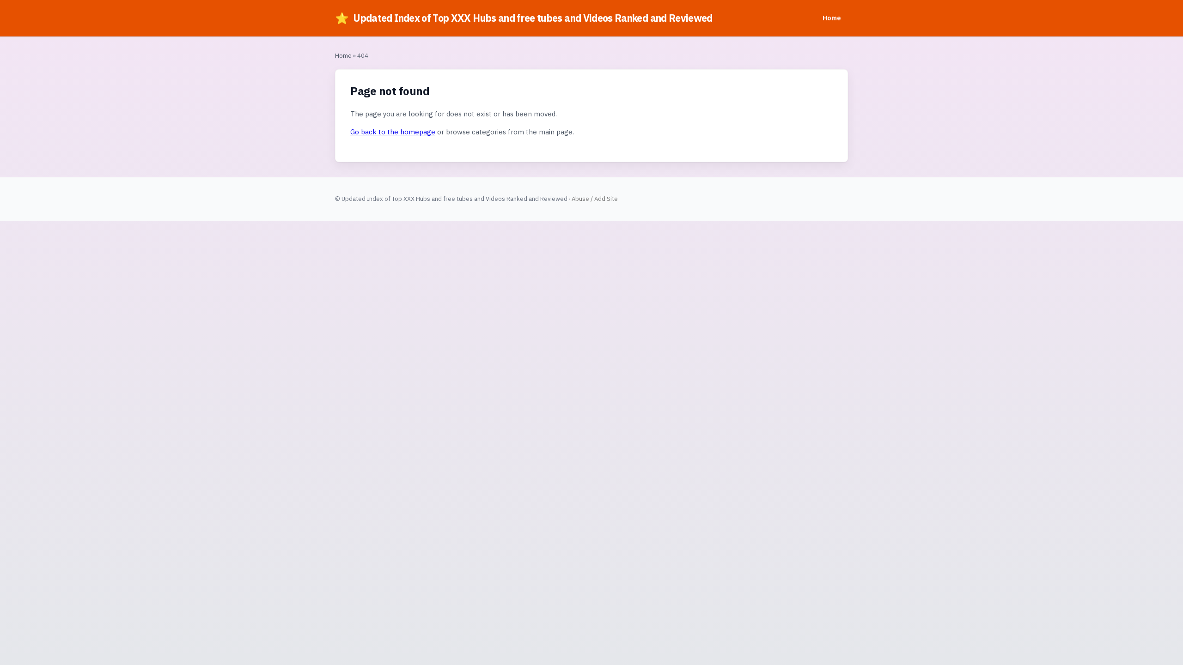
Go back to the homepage (392, 131)
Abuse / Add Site (595, 199)
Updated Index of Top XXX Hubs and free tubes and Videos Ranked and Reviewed (524, 18)
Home (832, 17)
